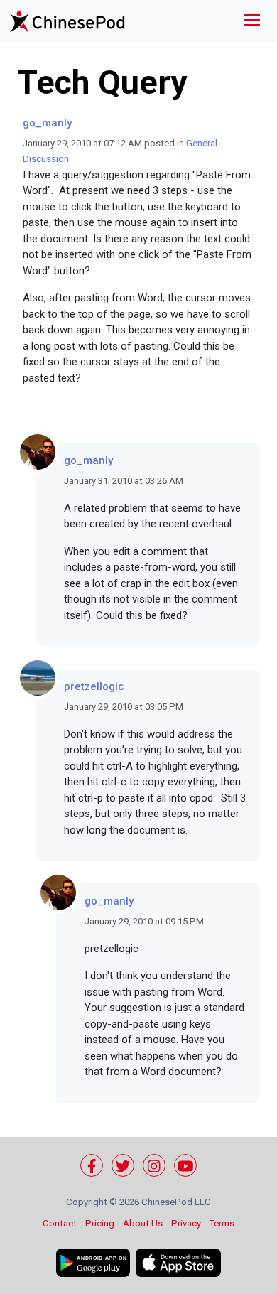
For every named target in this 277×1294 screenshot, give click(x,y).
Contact (60, 1223)
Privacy (186, 1223)
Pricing (99, 1223)
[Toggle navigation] (252, 21)
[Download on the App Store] (178, 1263)
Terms (222, 1223)
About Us (143, 1223)
